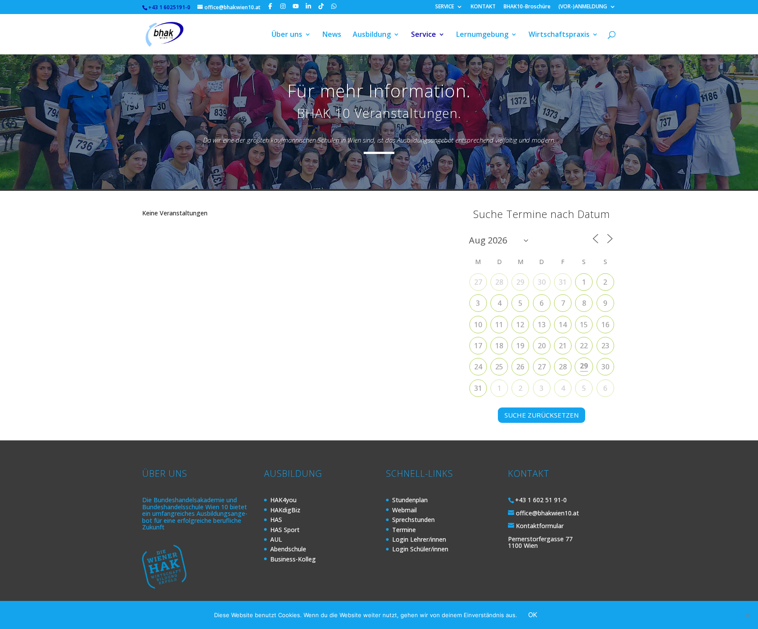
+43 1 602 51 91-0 (541, 500)
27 (478, 282)
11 (499, 324)
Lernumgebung (482, 35)
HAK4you (283, 500)
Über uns (287, 35)
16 (605, 324)
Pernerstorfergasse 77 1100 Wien (540, 542)
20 (542, 345)
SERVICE (444, 7)
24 (478, 367)
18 (499, 345)
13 (542, 324)
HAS (276, 519)
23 (605, 345)
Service (423, 35)
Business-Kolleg (293, 559)
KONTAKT (483, 7)
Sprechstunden (413, 519)
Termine (404, 529)
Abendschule (288, 549)
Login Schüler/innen (420, 549)
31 (563, 282)
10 (478, 324)
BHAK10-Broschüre (527, 7)
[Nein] (747, 615)
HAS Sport (285, 529)
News (331, 35)
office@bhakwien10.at (547, 513)
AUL (276, 539)
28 (499, 282)
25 (499, 367)
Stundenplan (410, 500)
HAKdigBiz (285, 510)
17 (478, 345)
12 (520, 324)
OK (532, 615)
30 (542, 282)
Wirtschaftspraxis (559, 35)
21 (563, 345)
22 (584, 345)
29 (520, 282)
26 (520, 367)
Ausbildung (372, 35)
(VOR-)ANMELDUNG (582, 7)
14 (563, 324)
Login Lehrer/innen (419, 539)
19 (520, 345)
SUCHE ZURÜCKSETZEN (541, 415)
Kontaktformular (540, 526)
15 (584, 324)
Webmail (404, 510)
